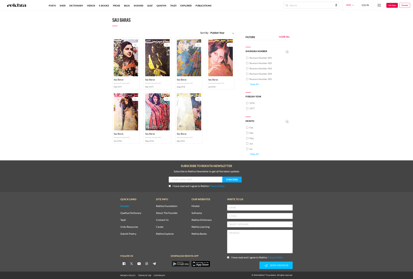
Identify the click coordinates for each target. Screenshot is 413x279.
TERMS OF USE (144, 275)
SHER (62, 5)
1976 (252, 103)
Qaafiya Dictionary (130, 213)
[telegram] (154, 263)
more (218, 5)
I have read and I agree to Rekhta (199, 185)
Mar (251, 133)
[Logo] (16, 6)
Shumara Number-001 (260, 57)
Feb (251, 127)
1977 (252, 108)
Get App (392, 5)
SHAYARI (138, 5)
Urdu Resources (129, 226)
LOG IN (365, 5)
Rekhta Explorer (165, 233)
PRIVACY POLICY (128, 275)
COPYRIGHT (159, 275)
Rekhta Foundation (166, 206)
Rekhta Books (199, 233)
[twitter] (131, 263)
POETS (52, 5)
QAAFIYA (161, 5)
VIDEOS (91, 5)
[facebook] (123, 263)
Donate (405, 5)
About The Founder (167, 213)
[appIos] (200, 264)
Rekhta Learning (200, 226)
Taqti (123, 220)
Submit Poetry (128, 233)
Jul (250, 148)
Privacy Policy (217, 185)
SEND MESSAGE (279, 265)
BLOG (127, 5)
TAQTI (173, 5)
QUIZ (150, 5)
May (251, 138)
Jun (251, 143)
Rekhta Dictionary (201, 220)
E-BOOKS (104, 5)
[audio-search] (336, 5)
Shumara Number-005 (260, 79)
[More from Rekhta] (379, 5)
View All (254, 84)
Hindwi (195, 206)
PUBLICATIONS (204, 5)
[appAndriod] (180, 264)
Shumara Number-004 (260, 73)
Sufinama (196, 213)
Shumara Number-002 (260, 63)
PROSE (116, 5)
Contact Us (162, 220)
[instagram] (146, 263)
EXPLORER (186, 5)
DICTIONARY (76, 5)
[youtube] (139, 263)
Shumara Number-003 (260, 68)
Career (160, 226)
